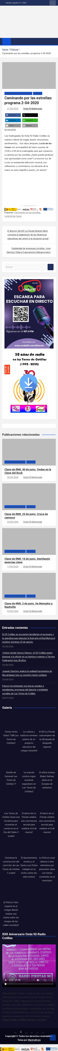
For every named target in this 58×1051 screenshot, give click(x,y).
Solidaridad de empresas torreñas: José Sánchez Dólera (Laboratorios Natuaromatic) (29, 250)
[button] (13, 115)
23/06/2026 (12, 522)
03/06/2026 (12, 611)
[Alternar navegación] (14, 41)
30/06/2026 (12, 477)
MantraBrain (34, 1040)
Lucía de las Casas (13, 216)
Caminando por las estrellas (18, 93)
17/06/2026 (12, 566)
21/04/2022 (12, 108)
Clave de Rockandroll (15, 462)
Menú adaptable (53, 2)
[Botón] (23, 9)
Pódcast (37, 93)
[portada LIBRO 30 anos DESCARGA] (28, 350)
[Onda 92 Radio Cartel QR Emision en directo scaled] (29, 281)
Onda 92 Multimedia (32, 108)
